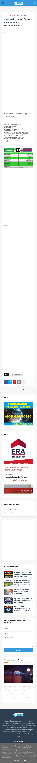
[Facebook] (6, 382)
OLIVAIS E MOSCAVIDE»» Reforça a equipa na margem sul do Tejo (23, 583)
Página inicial (8, 15)
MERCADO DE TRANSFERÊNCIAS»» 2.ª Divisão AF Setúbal (22, 609)
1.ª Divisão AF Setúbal (21, 15)
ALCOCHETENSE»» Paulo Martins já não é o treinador (23, 591)
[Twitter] (10, 382)
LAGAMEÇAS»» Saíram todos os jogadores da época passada (23, 574)
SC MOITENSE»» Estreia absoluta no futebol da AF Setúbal (23, 600)
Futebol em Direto (10, 513)
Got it (24, 761)
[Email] (19, 382)
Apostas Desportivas (11, 510)
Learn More (15, 761)
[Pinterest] (14, 382)
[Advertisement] (18, 51)
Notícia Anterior (8, 390)
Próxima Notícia (28, 390)
